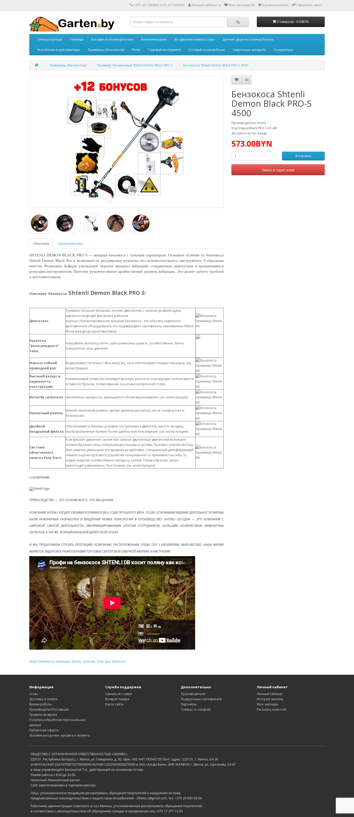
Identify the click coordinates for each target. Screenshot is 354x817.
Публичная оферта (44, 730)
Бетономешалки (154, 39)
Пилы (136, 49)
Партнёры (188, 704)
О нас (33, 694)
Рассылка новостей (271, 709)
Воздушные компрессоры (195, 39)
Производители (193, 694)
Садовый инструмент (164, 49)
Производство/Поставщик (49, 709)
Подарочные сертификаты (201, 699)
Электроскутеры (49, 39)
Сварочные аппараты (249, 49)
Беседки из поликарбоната (112, 39)
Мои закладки (267, 704)
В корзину (303, 156)
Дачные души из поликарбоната (248, 39)
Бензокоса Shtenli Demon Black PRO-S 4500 (215, 65)
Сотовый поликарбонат (206, 49)
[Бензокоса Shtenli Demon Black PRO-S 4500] (126, 142)
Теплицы (76, 39)
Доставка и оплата (43, 699)
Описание (41, 243)
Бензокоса (46, 661)
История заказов (270, 699)
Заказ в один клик (278, 169)
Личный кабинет (270, 694)
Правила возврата (43, 714)
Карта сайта (114, 704)
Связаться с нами (118, 694)
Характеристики (70, 243)
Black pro (119, 661)
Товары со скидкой (195, 709)
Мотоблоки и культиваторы (58, 49)
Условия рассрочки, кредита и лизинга (59, 735)
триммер (63, 661)
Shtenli (261, 123)
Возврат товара (117, 699)
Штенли (89, 661)
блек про (104, 661)
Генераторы (283, 49)
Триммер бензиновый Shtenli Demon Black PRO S (134, 65)
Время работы (40, 704)
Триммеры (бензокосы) (106, 49)
